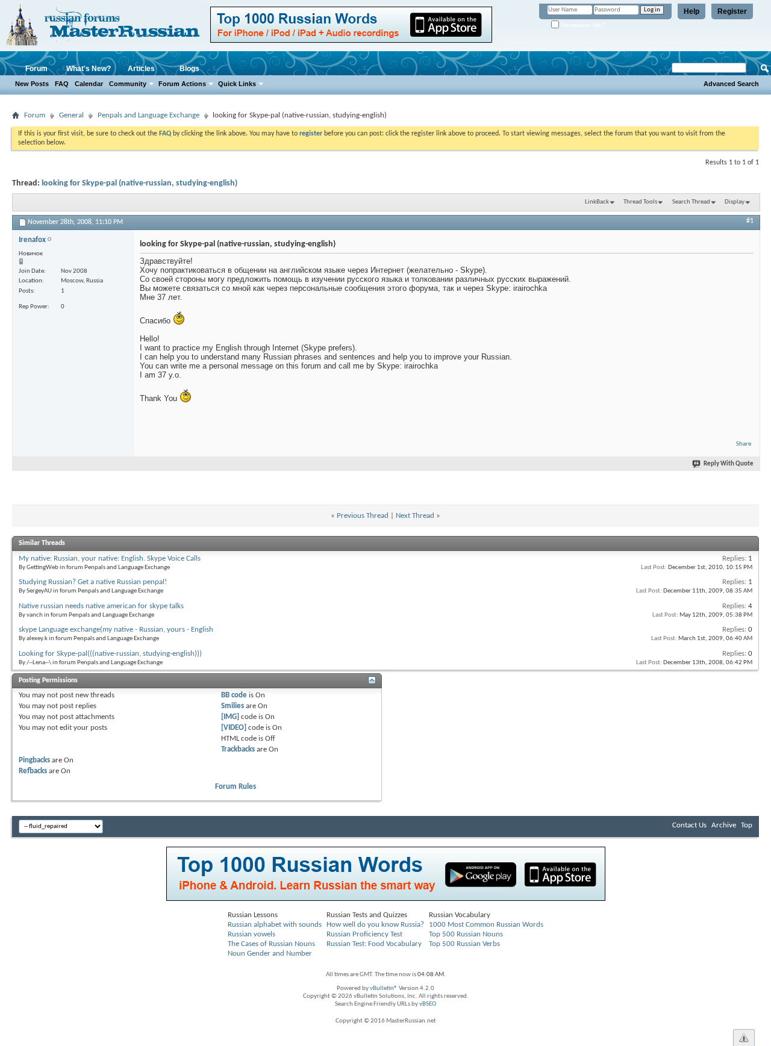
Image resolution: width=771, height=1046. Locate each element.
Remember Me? (582, 25)
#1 (750, 221)
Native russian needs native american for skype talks (101, 606)
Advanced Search (731, 83)
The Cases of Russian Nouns (271, 944)
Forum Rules (235, 787)
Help (691, 11)
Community (127, 83)
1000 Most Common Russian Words (486, 925)
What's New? (88, 68)
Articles (141, 68)
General (71, 115)
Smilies (232, 706)
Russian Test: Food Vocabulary (374, 944)
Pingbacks (34, 760)
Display (734, 202)
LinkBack (597, 202)
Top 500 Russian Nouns (466, 934)
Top (746, 825)
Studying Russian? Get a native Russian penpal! (93, 582)
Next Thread (415, 516)
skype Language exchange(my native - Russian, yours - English (116, 630)
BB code (234, 695)
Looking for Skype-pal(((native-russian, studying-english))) (110, 654)
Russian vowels (251, 934)
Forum (36, 68)
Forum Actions (182, 83)
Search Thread (691, 202)
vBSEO (427, 1004)
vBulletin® (384, 988)
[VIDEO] (233, 728)
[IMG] (230, 717)
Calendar (89, 83)
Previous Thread (363, 516)
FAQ (62, 83)
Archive (723, 825)
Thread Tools (640, 202)
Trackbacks (238, 749)
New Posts (32, 83)
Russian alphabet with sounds (275, 925)
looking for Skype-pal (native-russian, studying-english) (139, 183)
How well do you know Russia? (375, 925)
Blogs (189, 68)
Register (732, 11)
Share (743, 444)
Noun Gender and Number (270, 953)
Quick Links (237, 83)
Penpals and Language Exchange (148, 115)
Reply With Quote (729, 464)
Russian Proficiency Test (364, 934)
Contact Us (689, 825)
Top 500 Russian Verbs (464, 944)
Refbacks (33, 771)
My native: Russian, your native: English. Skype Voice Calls (110, 558)
